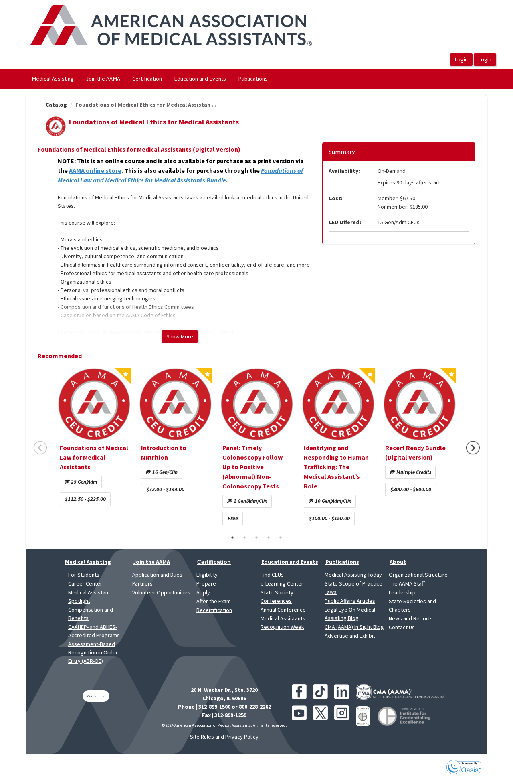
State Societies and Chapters (412, 605)
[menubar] (150, 79)
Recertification (214, 610)
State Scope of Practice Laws (353, 588)
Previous (40, 447)
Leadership (402, 592)
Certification (147, 78)
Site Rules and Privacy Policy (224, 736)
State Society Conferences (277, 596)
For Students (83, 574)
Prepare (206, 583)
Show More (179, 336)
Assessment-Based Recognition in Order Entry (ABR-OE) (93, 652)
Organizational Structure (418, 574)
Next (473, 447)
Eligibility (207, 574)
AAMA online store (95, 170)
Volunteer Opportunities (161, 592)
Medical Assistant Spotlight (89, 596)
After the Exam (213, 601)
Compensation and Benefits (90, 614)
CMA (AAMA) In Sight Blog (354, 626)
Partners (142, 583)
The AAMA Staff (407, 583)
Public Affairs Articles (350, 600)
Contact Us (402, 627)
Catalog (56, 104)
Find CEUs (272, 574)
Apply (203, 592)
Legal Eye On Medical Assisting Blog (350, 614)
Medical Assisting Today (353, 574)
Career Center (85, 583)
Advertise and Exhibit (350, 635)
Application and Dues (157, 574)
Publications (253, 78)
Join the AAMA (103, 78)
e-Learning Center (282, 583)
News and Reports (411, 618)
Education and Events (200, 78)
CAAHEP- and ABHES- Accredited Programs (94, 631)
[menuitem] (53, 79)
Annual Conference (283, 609)
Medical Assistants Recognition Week (283, 622)
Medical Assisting (53, 78)
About (398, 561)
